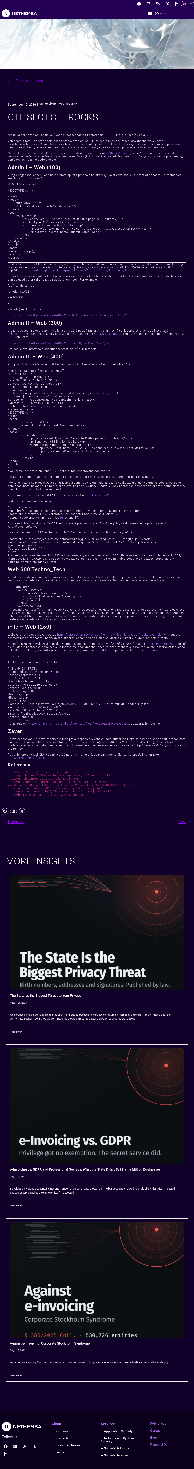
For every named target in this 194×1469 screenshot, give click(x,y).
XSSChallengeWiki (99, 495)
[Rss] (158, 4)
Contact (156, 1430)
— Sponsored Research (67, 1445)
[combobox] (174, 13)
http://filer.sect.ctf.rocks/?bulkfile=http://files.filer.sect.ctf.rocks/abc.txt (78, 723)
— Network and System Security (117, 1439)
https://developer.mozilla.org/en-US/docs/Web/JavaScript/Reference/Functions (82, 270)
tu (61, 517)
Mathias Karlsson (118, 153)
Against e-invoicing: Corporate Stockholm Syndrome (50, 1343)
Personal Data (160, 1444)
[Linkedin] (148, 4)
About (56, 1424)
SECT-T (109, 135)
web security (68, 103)
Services (108, 1424)
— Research (59, 1438)
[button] (150, 13)
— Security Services (114, 1455)
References (158, 1423)
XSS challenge (108, 334)
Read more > (16, 1031)
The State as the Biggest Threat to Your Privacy (45, 995)
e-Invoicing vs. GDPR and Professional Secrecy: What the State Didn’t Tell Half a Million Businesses (85, 1169)
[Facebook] (139, 4)
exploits (51, 103)
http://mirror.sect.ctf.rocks (27, 758)
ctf (41, 103)
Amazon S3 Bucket (161, 643)
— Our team (59, 1431)
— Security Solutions (115, 1448)
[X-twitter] (167, 4)
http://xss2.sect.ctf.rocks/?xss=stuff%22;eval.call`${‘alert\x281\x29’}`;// (58, 343)
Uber (25, 580)
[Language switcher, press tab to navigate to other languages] (187, 3)
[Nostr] (177, 4)
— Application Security (117, 1431)
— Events (57, 1452)
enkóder (13, 334)
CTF (148, 135)
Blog (153, 1437)
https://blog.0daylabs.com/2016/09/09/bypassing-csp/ (46, 794)
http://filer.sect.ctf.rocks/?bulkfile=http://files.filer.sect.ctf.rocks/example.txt (111, 634)
